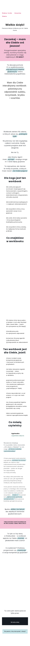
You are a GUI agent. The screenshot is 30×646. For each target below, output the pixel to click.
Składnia (4, 16)
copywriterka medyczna (17, 435)
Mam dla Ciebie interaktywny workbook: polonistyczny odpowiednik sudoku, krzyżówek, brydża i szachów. (15, 90)
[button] (10, 504)
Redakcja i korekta (7, 13)
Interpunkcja (17, 13)
